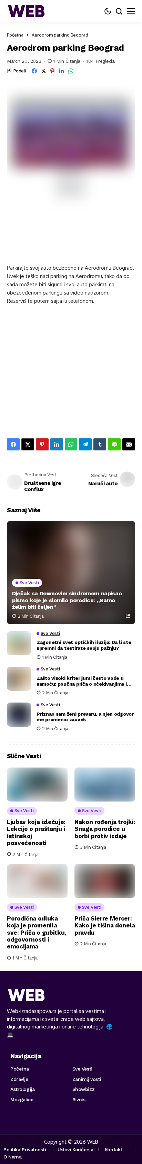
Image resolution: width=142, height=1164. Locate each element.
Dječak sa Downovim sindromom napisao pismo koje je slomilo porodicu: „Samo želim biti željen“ (67, 600)
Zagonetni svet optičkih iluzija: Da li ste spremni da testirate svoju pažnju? (84, 645)
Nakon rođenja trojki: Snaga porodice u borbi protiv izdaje (104, 828)
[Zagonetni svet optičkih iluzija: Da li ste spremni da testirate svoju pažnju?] (19, 643)
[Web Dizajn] (26, 11)
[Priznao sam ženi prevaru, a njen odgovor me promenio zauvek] (19, 715)
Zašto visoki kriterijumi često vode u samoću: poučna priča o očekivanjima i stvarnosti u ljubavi (82, 681)
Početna (15, 35)
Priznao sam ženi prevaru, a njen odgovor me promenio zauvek (85, 717)
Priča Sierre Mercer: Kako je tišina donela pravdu (104, 925)
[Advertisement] (62, 243)
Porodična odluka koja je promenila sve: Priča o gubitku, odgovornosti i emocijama (37, 932)
